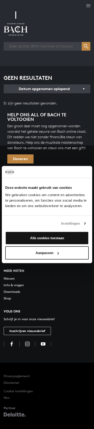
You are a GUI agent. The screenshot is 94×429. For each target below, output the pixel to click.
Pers (7, 398)
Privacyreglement (17, 376)
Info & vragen (14, 285)
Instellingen (70, 223)
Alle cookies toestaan (47, 238)
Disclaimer (11, 383)
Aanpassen (44, 253)
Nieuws (9, 278)
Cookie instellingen (18, 391)
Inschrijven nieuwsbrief (27, 331)
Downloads (12, 292)
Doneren (20, 158)
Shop (7, 298)
